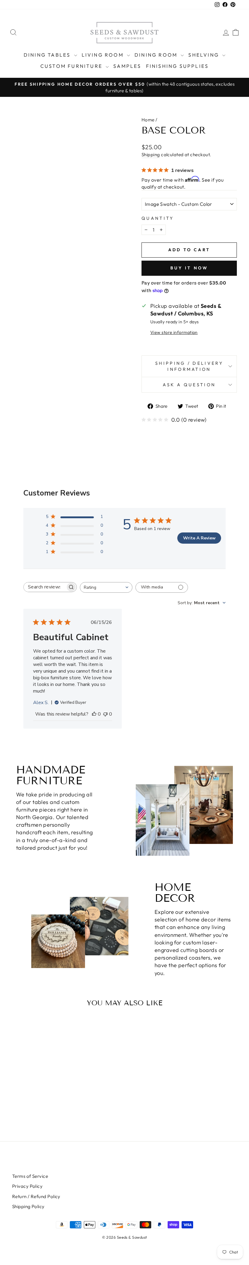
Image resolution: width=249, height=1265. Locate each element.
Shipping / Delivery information (189, 366)
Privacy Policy (27, 1186)
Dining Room (157, 55)
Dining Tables (48, 55)
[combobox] (106, 587)
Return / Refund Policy (36, 1196)
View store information (174, 332)
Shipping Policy (28, 1206)
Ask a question (189, 384)
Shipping (151, 154)
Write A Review (199, 538)
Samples (127, 66)
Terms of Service (30, 1176)
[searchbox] (45, 587)
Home (148, 120)
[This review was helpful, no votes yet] (94, 714)
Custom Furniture (72, 66)
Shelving (204, 55)
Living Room (103, 55)
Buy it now (189, 268)
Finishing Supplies (177, 66)
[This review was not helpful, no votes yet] (105, 714)
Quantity (158, 218)
